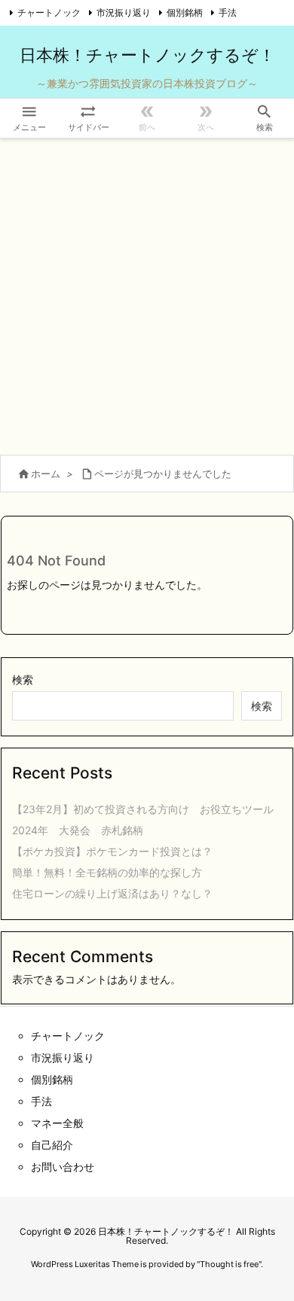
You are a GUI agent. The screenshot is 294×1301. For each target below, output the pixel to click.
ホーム (45, 474)
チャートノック (49, 12)
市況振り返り (123, 12)
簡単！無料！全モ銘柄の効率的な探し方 (107, 872)
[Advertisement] (147, 293)
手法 (228, 12)
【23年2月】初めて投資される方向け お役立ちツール (143, 809)
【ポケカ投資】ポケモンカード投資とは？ (112, 851)
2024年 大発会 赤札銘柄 (77, 830)
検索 (22, 679)
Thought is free (229, 1264)
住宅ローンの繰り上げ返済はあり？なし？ (112, 893)
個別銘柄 (185, 12)
